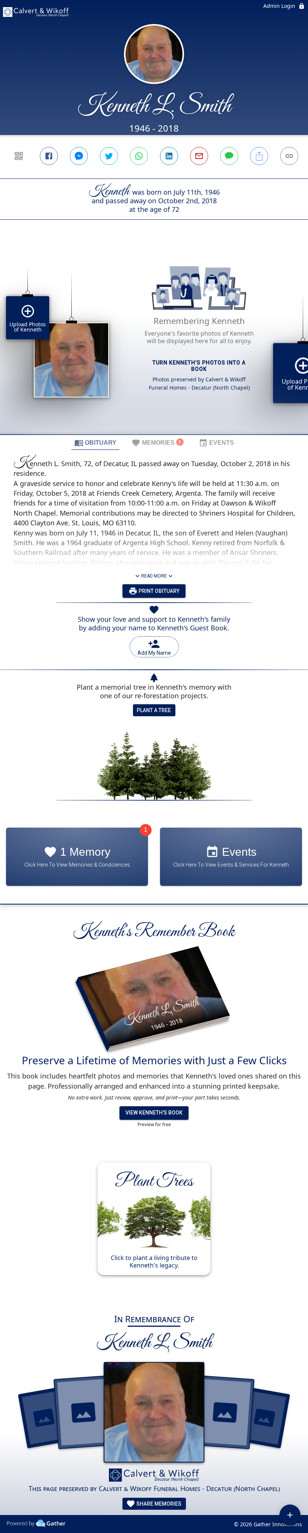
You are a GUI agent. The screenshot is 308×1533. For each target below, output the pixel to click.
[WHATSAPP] (139, 156)
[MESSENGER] (79, 156)
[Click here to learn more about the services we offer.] (154, 1476)
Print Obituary (158, 591)
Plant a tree (154, 710)
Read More (154, 576)
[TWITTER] (109, 156)
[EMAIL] (199, 156)
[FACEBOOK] (49, 156)
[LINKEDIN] (169, 156)
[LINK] (289, 156)
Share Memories (158, 1504)
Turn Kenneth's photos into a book (199, 366)
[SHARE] (259, 156)
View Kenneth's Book (154, 1113)
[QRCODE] (19, 156)
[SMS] (229, 156)
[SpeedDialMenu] (289, 1515)
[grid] (154, 340)
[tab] (95, 442)
